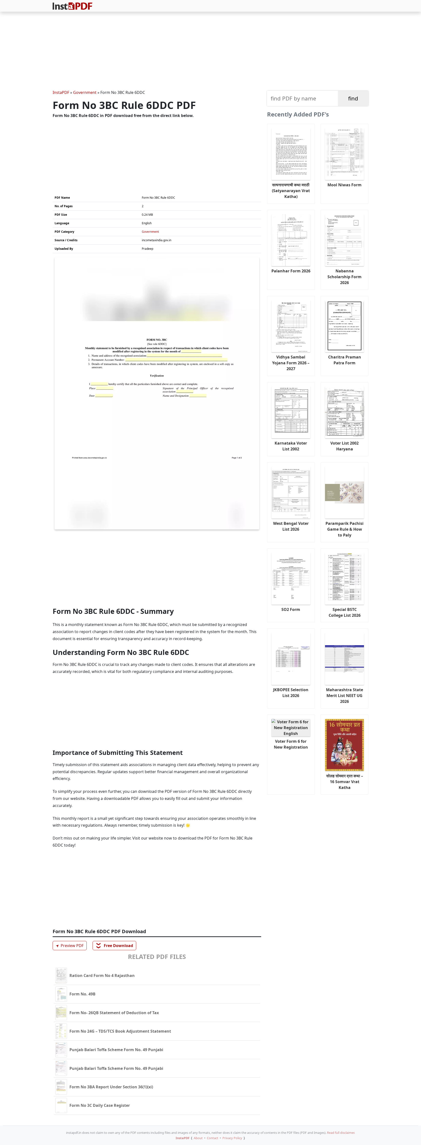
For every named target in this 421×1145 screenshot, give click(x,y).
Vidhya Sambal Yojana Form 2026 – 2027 (290, 362)
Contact (212, 1138)
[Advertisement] (210, 52)
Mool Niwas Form (344, 185)
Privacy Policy (232, 1138)
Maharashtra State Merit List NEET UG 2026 (344, 695)
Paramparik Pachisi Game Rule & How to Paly (344, 529)
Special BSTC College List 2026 (345, 612)
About (198, 1138)
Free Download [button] (114, 945)
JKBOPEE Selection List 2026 (290, 692)
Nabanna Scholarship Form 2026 (344, 276)
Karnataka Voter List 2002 (291, 446)
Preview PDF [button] (69, 945)
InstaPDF (61, 92)
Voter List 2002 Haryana (344, 446)
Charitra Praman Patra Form (344, 360)
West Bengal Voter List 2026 (291, 526)
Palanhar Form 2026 (290, 271)
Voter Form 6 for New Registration (291, 744)
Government (84, 92)
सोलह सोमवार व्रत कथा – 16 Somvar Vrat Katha (344, 781)
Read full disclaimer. (341, 1132)
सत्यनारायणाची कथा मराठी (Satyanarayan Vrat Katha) (291, 190)
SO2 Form (290, 609)
